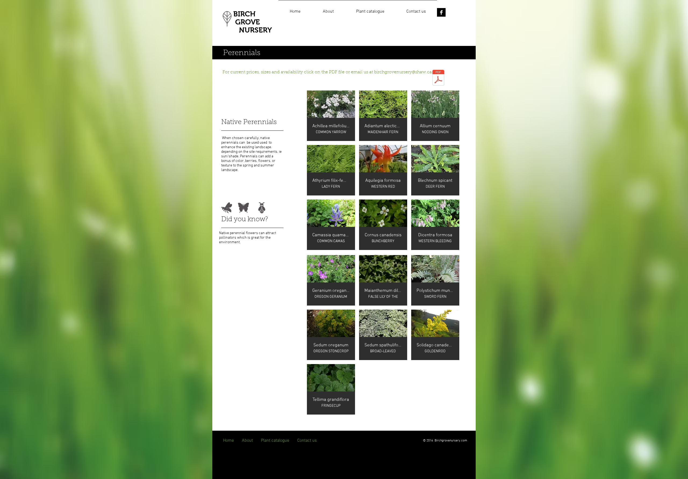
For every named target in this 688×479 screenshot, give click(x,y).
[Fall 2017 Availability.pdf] (438, 78)
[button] (370, 9)
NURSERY (252, 30)
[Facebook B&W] (441, 12)
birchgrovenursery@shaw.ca (403, 72)
